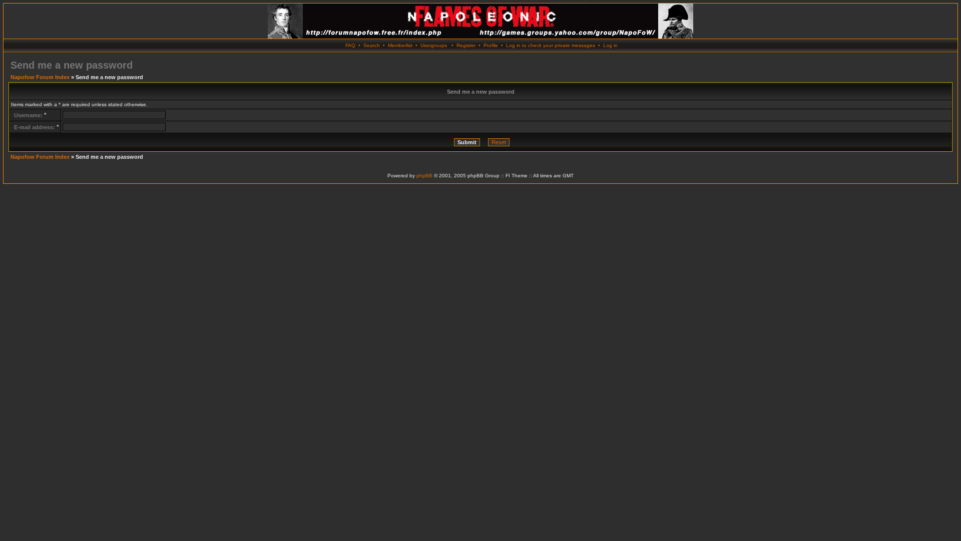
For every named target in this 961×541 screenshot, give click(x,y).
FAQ (350, 45)
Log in (610, 45)
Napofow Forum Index (40, 77)
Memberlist (400, 45)
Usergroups (433, 45)
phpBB (424, 175)
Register (465, 45)
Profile (491, 45)
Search (371, 45)
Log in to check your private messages (550, 45)
